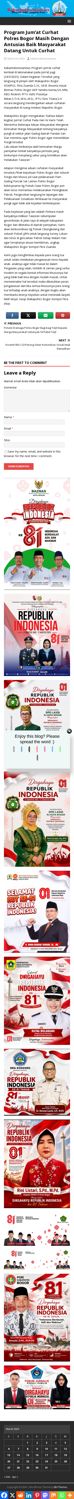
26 (65, 1461)
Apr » (15, 1477)
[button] (68, 21)
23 (37, 1461)
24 (46, 1461)
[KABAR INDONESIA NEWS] (37, 14)
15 (27, 1455)
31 (46, 1467)
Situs (7, 440)
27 (8, 1467)
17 (46, 1455)
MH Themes (60, 1487)
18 (55, 1455)
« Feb (7, 1477)
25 (55, 1461)
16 (37, 1455)
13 (8, 1455)
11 (55, 1448)
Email (8, 428)
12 (65, 1448)
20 (8, 1461)
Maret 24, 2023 (16, 58)
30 (37, 1467)
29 (27, 1467)
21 (18, 1461)
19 (65, 1455)
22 (27, 1461)
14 (18, 1455)
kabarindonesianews (43, 58)
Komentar (10, 387)
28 (18, 1467)
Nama (8, 417)
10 (46, 1448)
